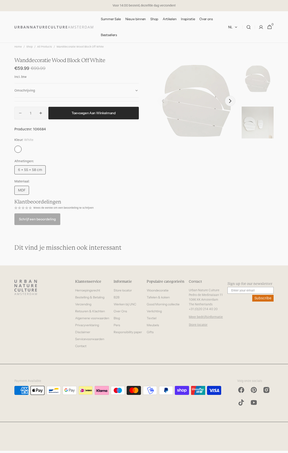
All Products (44, 46)
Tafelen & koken (158, 297)
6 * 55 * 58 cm (32, 171)
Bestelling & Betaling (89, 297)
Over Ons (120, 311)
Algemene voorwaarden (92, 318)
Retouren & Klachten (90, 311)
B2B (116, 297)
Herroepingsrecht (87, 290)
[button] (248, 27)
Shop (29, 46)
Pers (117, 325)
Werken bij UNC (125, 304)
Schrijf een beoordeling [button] (37, 219)
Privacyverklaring (87, 325)
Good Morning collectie (163, 304)
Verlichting (154, 311)
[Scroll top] (282, 447)
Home (18, 46)
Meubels (153, 325)
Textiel (151, 318)
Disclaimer (82, 332)
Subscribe (262, 298)
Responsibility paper (128, 332)
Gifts (150, 332)
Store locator (123, 290)
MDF (23, 191)
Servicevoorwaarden (89, 339)
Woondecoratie (158, 290)
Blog (117, 318)
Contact (80, 346)
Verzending (83, 304)
